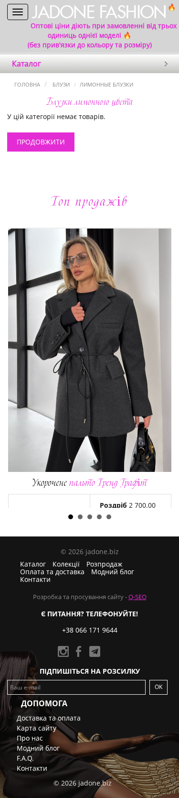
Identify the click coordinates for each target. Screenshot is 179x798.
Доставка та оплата (49, 717)
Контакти (35, 579)
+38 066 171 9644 (89, 629)
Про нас (30, 738)
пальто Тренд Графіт (89, 482)
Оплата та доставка (52, 571)
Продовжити (41, 141)
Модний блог (112, 571)
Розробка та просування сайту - (90, 596)
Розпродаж (104, 563)
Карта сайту (36, 727)
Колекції (66, 563)
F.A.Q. (25, 758)
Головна (27, 84)
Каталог (33, 563)
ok (158, 687)
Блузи (60, 84)
